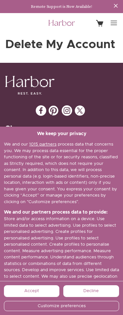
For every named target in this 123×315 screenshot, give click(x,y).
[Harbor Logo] (62, 23)
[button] (113, 23)
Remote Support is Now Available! (61, 6)
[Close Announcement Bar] (116, 6)
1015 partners (42, 144)
